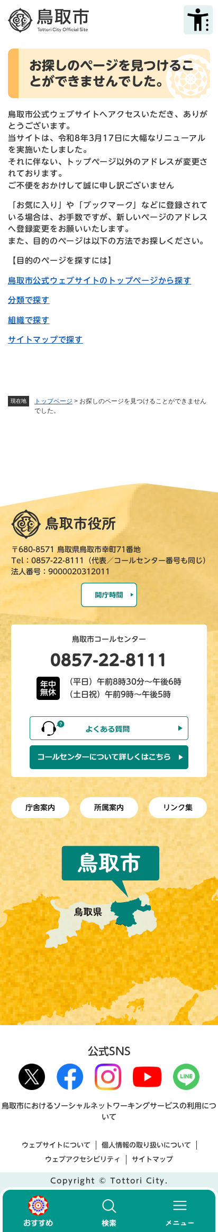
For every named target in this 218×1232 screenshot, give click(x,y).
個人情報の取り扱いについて (146, 1145)
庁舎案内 (40, 807)
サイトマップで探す (45, 340)
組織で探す (29, 320)
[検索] (109, 1211)
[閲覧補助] (198, 19)
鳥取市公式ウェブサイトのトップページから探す (100, 281)
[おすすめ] (38, 1211)
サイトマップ (152, 1159)
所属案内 (109, 807)
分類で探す (29, 300)
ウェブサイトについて (56, 1145)
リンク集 (178, 807)
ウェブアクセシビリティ (83, 1159)
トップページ (53, 401)
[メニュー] (179, 1211)
